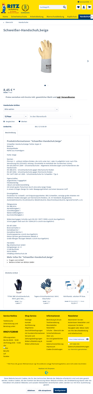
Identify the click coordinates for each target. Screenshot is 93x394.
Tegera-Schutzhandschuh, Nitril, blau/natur (46, 297)
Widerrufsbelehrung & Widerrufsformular (33, 342)
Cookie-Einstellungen (54, 349)
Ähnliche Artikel (11, 273)
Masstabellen (51, 325)
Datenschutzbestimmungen (78, 347)
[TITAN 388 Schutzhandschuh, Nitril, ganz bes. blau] (18, 286)
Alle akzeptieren (44, 390)
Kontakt (28, 322)
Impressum (50, 347)
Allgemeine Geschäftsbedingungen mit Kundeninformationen (35, 330)
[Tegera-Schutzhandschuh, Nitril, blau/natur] (46, 286)
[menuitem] (53, 7)
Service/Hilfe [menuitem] (84, 2)
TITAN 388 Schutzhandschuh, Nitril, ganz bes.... (18, 297)
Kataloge (28, 320)
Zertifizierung (30, 325)
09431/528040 (10, 331)
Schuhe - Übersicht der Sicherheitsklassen (55, 331)
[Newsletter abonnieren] (87, 339)
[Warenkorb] (89, 7)
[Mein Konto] (84, 7)
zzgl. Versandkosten (66, 97)
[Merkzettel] (78, 7)
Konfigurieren (60, 390)
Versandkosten (41, 364)
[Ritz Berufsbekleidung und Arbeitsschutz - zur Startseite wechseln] (15, 8)
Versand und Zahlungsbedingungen (33, 337)
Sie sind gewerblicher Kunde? (54, 340)
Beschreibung (10, 132)
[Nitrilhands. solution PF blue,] (74, 286)
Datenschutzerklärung (54, 344)
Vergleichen (10, 121)
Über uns (50, 336)
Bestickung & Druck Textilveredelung (53, 321)
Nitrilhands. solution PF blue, (74, 296)
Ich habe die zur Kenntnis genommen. (78, 346)
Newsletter (50, 328)
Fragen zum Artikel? (16, 260)
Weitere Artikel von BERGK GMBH (21, 262)
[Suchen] (64, 7)
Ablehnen (31, 390)
